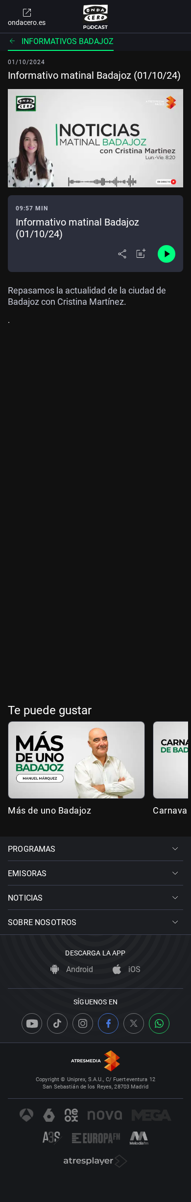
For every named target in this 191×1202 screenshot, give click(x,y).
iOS (133, 969)
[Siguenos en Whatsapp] (159, 1023)
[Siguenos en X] (133, 1023)
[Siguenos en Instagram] (82, 1023)
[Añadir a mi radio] (141, 254)
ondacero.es (27, 22)
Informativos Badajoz (68, 41)
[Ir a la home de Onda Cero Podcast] (95, 16)
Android (78, 969)
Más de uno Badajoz (49, 810)
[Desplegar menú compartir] (122, 254)
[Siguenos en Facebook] (108, 1023)
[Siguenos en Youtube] (32, 1023)
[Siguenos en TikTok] (57, 1023)
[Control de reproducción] (166, 254)
